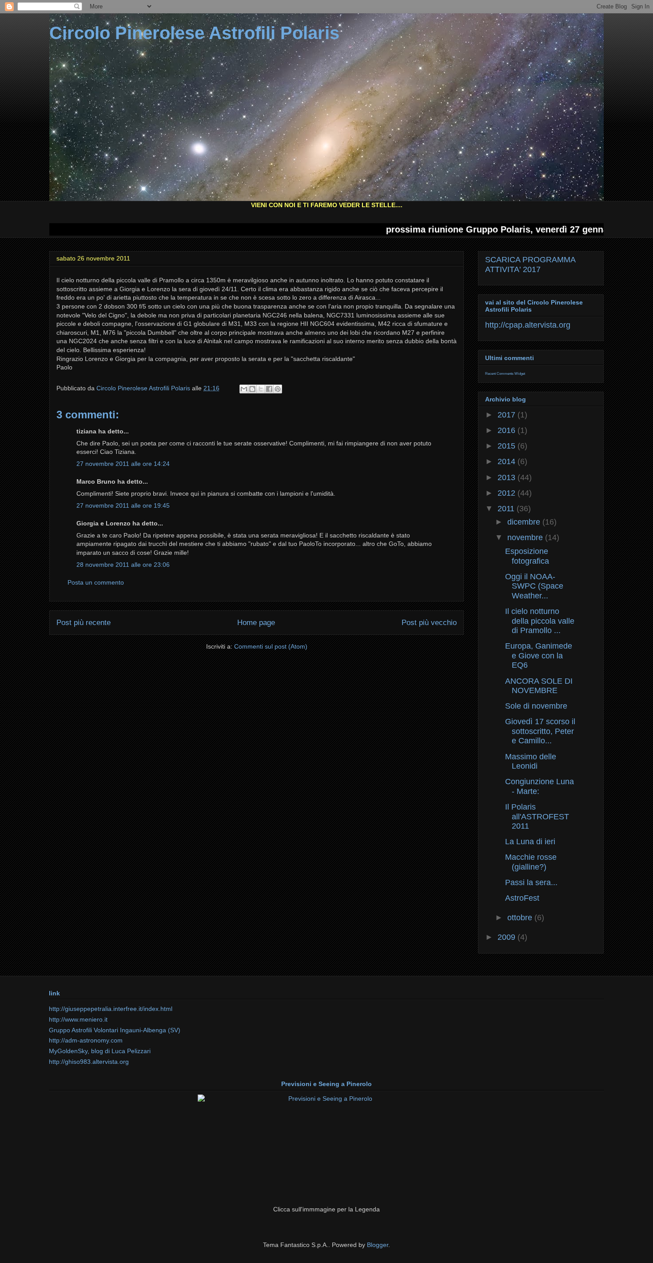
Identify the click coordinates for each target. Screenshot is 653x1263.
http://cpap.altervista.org (527, 325)
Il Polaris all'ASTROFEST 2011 (537, 816)
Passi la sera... (531, 882)
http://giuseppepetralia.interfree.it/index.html (110, 1008)
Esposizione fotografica (527, 556)
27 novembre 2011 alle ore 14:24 (123, 463)
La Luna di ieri (530, 841)
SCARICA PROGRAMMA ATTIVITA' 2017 (530, 264)
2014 (508, 461)
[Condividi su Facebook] (269, 389)
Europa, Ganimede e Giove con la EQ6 (538, 656)
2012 (508, 493)
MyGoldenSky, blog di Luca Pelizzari (100, 1051)
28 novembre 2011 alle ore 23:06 (123, 564)
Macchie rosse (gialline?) (531, 862)
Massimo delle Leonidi (530, 761)
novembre (526, 537)
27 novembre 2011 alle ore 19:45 (123, 505)
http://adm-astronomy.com (86, 1040)
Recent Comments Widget (505, 374)
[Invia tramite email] (243, 389)
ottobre (520, 917)
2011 (507, 508)
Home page (256, 622)
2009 (508, 937)
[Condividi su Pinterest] (277, 389)
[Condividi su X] (260, 389)
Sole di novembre (536, 706)
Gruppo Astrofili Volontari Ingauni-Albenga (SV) (114, 1030)
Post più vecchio (429, 622)
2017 (508, 414)
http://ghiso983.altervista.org (89, 1061)
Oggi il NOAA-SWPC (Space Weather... (534, 586)
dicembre (524, 521)
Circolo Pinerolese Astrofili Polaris (194, 33)
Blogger (377, 1244)
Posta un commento (96, 582)
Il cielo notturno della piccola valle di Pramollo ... (539, 621)
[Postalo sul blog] (252, 389)
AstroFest (522, 898)
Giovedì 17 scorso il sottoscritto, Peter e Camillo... (540, 731)
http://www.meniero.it (78, 1019)
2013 (508, 477)
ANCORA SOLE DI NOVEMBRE (539, 686)
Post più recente (83, 622)
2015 (508, 445)
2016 (508, 430)
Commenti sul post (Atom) (270, 646)
